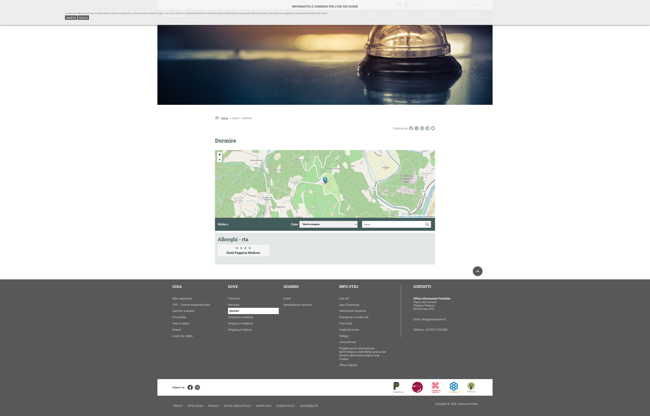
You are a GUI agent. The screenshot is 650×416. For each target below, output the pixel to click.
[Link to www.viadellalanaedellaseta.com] (436, 391)
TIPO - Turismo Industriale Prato (191, 304)
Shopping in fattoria (240, 329)
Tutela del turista (349, 329)
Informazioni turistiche (352, 311)
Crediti (178, 406)
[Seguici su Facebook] (190, 387)
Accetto (71, 17)
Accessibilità (309, 406)
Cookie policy (285, 406)
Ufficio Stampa (348, 365)
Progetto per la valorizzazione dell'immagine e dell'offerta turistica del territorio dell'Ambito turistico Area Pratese (362, 353)
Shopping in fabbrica (240, 323)
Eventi (287, 298)
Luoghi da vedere (182, 336)
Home (224, 118)
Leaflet (401, 216)
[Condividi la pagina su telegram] (427, 128)
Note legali (195, 406)
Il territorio (234, 298)
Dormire (234, 311)
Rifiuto (83, 17)
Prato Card (345, 323)
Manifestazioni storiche (297, 304)
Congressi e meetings (241, 317)
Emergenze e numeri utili (354, 317)
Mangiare (233, 304)
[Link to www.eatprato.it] (417, 391)
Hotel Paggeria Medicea (243, 253)
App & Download (349, 304)
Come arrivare (347, 342)
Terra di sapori (180, 323)
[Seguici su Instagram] (197, 387)
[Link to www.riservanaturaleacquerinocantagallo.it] (471, 391)
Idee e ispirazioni (182, 298)
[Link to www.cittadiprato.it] (398, 391)
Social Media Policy (237, 406)
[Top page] (477, 271)
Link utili (344, 298)
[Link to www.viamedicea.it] (453, 391)
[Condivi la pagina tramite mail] (433, 128)
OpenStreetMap (415, 216)
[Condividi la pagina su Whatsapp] (422, 128)
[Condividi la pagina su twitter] (416, 128)
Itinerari (176, 329)
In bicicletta (179, 317)
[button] (325, 180)
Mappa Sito (263, 406)
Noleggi (343, 336)
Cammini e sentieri (183, 311)
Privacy (213, 406)
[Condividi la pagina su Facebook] (411, 128)
